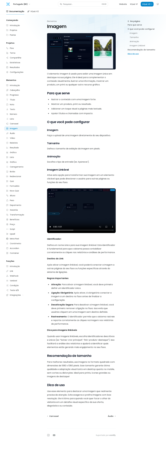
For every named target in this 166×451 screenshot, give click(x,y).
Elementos (52, 21)
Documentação (16, 11)
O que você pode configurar (141, 29)
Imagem (133, 33)
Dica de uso (133, 54)
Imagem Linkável (137, 45)
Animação (134, 41)
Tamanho (134, 37)
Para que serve (135, 25)
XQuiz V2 (34, 11)
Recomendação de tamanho (141, 49)
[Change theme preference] (158, 4)
